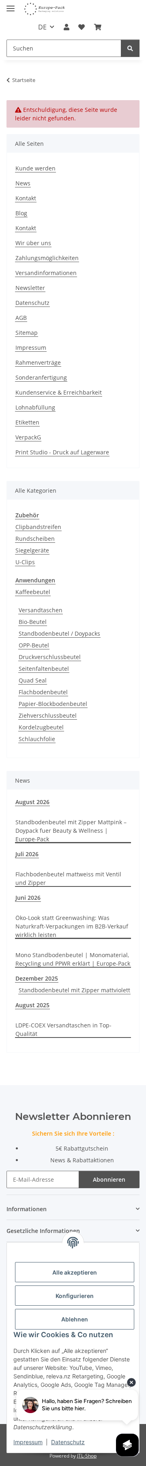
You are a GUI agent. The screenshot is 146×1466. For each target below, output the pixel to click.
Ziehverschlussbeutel (48, 715)
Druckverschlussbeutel (50, 657)
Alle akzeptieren (74, 1272)
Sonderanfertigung (41, 377)
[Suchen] (130, 48)
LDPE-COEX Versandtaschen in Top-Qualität (63, 1029)
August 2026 (32, 802)
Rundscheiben (35, 538)
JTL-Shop (87, 1455)
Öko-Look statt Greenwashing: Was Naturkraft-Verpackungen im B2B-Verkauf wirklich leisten (71, 926)
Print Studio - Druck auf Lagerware (62, 452)
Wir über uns (33, 243)
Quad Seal (33, 680)
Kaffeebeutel (32, 592)
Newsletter (30, 288)
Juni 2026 (28, 897)
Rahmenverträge (38, 362)
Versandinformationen (46, 273)
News (22, 183)
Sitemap (26, 332)
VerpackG (28, 437)
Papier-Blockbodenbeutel (53, 704)
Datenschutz (68, 1442)
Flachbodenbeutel (43, 692)
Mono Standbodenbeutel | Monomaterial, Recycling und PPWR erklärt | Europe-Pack (72, 959)
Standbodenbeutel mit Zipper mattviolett (74, 990)
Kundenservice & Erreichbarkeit (58, 392)
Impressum (28, 1442)
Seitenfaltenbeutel (44, 668)
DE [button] (42, 27)
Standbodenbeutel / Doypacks (59, 633)
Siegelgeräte (32, 550)
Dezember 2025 (36, 978)
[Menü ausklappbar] (10, 5)
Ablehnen (74, 1319)
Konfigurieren (75, 1295)
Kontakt (25, 198)
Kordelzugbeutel (41, 727)
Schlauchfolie (37, 739)
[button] (66, 27)
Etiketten (27, 422)
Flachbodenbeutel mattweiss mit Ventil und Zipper (68, 878)
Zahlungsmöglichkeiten (47, 258)
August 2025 (32, 1005)
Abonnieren (109, 1179)
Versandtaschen (40, 610)
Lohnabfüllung (35, 407)
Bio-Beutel (33, 622)
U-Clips (25, 562)
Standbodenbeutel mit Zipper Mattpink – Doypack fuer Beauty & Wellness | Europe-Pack (71, 830)
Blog (21, 213)
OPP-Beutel (34, 645)
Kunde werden (35, 168)
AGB (21, 317)
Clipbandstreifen (38, 527)
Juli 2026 (27, 854)
